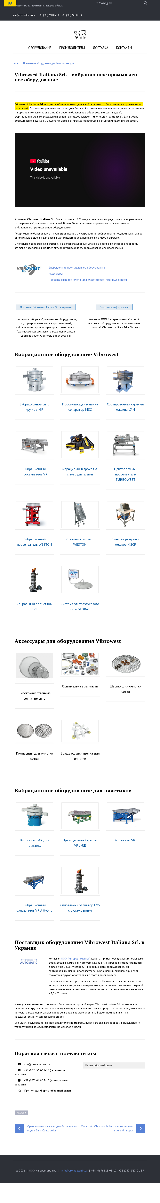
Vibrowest (21, 1113)
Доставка (100, 47)
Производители (72, 47)
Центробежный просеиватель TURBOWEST (125, 474)
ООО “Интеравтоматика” (75, 958)
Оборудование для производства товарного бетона (38, 5)
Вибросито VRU (126, 840)
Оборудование (39, 47)
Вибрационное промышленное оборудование (77, 267)
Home (16, 63)
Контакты (124, 47)
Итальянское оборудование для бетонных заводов (48, 63)
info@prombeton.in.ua (74, 1170)
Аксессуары (56, 273)
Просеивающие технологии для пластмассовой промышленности (88, 279)
